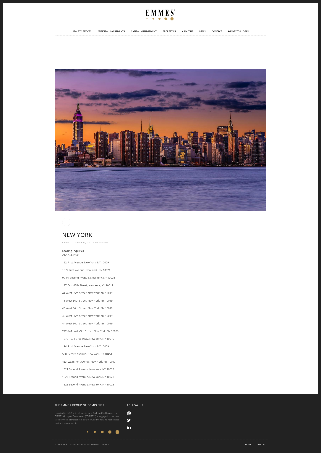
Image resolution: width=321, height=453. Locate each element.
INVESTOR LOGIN (239, 31)
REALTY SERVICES (81, 31)
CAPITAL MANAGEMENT (144, 31)
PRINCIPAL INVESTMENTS (111, 31)
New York (77, 234)
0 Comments (101, 242)
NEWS (202, 31)
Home (248, 444)
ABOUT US (187, 31)
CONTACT (217, 31)
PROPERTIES (169, 31)
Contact (261, 444)
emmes (66, 242)
